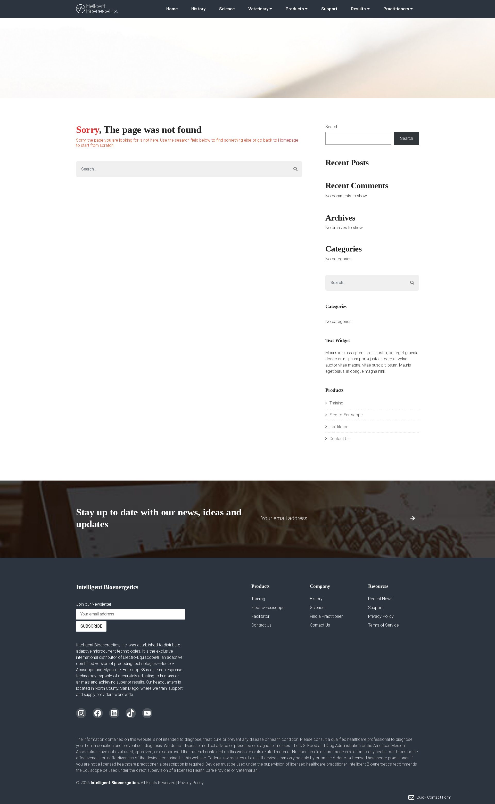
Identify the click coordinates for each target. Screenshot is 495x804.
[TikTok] (131, 713)
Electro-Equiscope (346, 414)
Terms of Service (383, 625)
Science (227, 8)
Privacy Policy (381, 616)
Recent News (380, 598)
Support (329, 8)
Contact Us (339, 438)
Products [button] (295, 8)
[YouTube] (147, 713)
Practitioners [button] (396, 8)
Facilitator (338, 426)
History (198, 8)
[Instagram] (81, 713)
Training (336, 403)
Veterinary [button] (258, 8)
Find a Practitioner (326, 616)
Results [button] (358, 8)
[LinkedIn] (114, 713)
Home (172, 8)
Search (331, 126)
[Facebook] (98, 713)
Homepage (288, 140)
